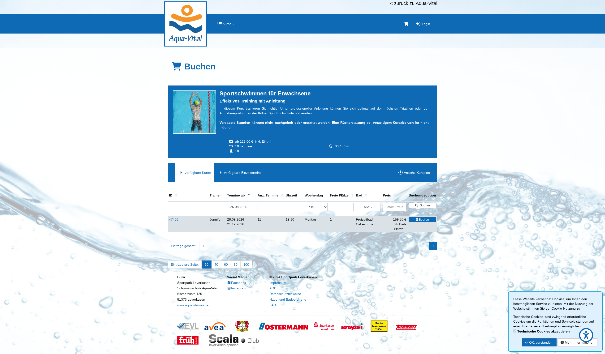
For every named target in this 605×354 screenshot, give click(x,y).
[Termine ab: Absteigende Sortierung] (249, 195)
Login (425, 24)
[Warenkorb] (406, 23)
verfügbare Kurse (197, 173)
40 (216, 264)
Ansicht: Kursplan (416, 173)
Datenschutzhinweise (285, 294)
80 (236, 264)
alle (367, 207)
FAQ (272, 305)
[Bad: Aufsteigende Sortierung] (366, 195)
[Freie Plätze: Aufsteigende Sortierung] (352, 195)
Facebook (238, 283)
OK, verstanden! (540, 342)
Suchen (424, 205)
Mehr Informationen (579, 342)
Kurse (227, 24)
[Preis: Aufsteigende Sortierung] (395, 195)
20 (206, 264)
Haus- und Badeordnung (287, 299)
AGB (272, 288)
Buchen (423, 219)
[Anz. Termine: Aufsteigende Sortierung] (282, 195)
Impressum (277, 283)
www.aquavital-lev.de (192, 305)
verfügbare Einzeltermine (242, 173)
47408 (173, 219)
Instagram (238, 288)
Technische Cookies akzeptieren (543, 331)
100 (246, 264)
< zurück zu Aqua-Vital (413, 3)
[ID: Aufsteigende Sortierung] (176, 195)
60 (226, 264)
